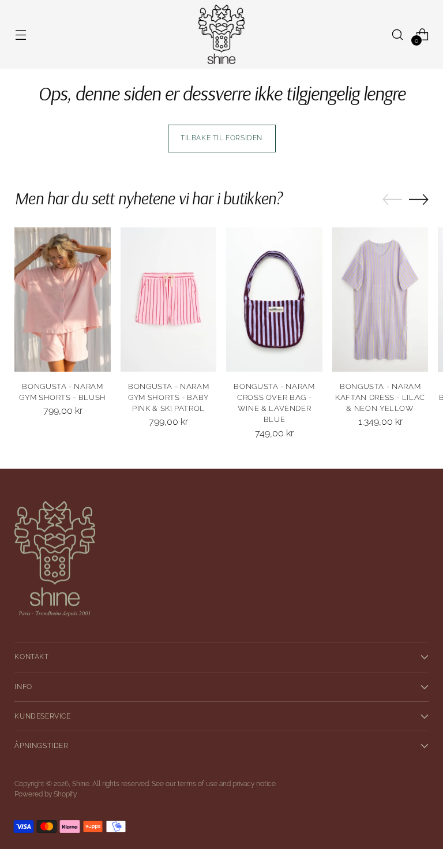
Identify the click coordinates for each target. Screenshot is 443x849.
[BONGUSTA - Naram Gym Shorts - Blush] (62, 299)
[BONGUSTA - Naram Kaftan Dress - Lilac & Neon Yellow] (380, 299)
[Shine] (221, 34)
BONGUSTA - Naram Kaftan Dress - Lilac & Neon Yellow (380, 397)
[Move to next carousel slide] (419, 199)
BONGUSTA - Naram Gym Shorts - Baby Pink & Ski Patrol (168, 397)
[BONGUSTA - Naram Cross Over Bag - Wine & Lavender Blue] (274, 299)
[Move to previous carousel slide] (392, 200)
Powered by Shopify (45, 794)
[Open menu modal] (20, 34)
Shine (80, 784)
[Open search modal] (398, 34)
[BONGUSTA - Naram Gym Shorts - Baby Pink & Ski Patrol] (169, 299)
